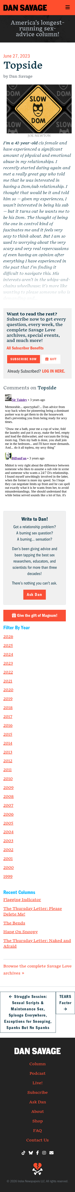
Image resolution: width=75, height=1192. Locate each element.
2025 (8, 645)
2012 (7, 760)
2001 (8, 858)
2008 (8, 796)
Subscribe (37, 1092)
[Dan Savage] (25, 7)
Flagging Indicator (22, 899)
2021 (7, 681)
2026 (8, 636)
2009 (8, 787)
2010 (8, 778)
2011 (7, 769)
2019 (7, 698)
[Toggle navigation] (67, 7)
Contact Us (37, 1140)
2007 (8, 805)
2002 (8, 849)
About (37, 1111)
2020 (8, 689)
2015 (7, 734)
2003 (8, 840)
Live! (37, 1083)
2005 (8, 823)
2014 (7, 743)
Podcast (38, 1073)
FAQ (37, 1130)
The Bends (14, 923)
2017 (7, 716)
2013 (7, 752)
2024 (8, 654)
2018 (8, 707)
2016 (7, 725)
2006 (8, 814)
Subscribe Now (23, 359)
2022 (8, 672)
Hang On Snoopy (20, 931)
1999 (7, 876)
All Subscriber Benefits (25, 348)
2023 (8, 663)
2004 (8, 832)
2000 (8, 867)
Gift (53, 359)
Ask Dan (34, 594)
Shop (37, 1121)
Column (37, 1064)
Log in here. (53, 371)
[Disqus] (37, 444)
